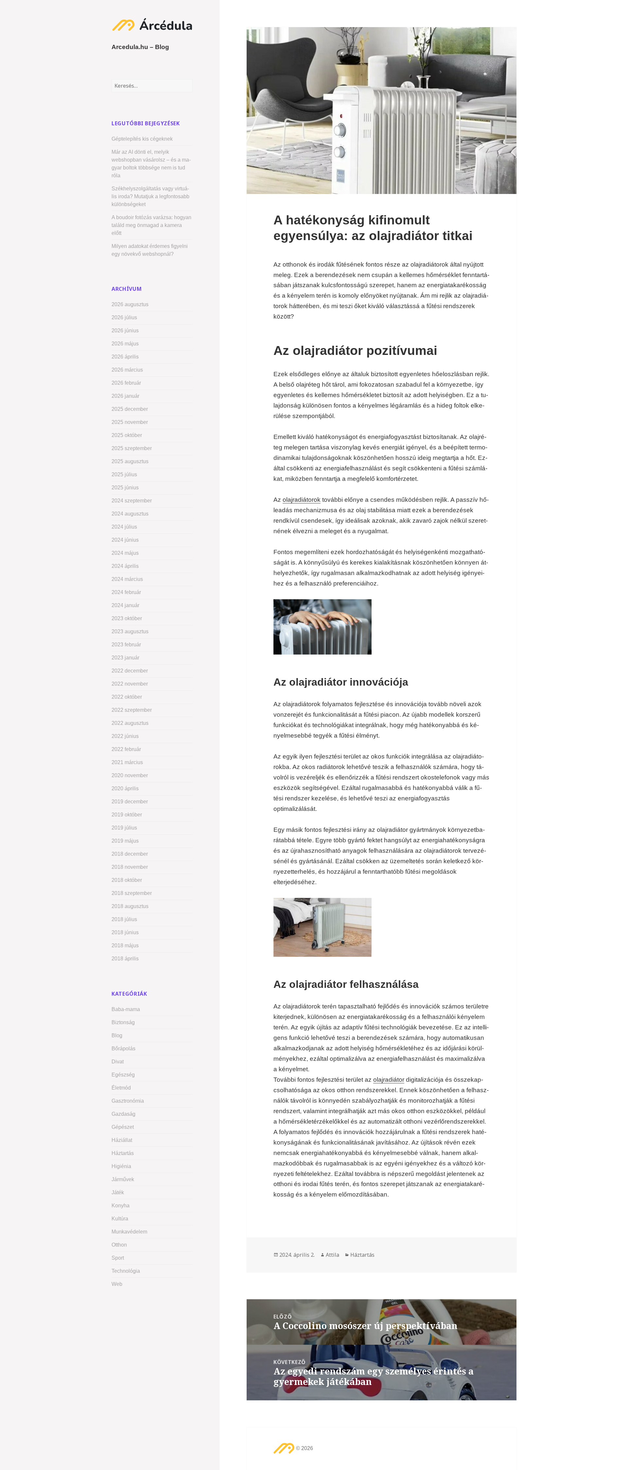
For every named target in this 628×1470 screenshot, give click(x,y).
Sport (118, 1258)
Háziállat (122, 1140)
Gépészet (123, 1127)
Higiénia (121, 1166)
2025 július (124, 474)
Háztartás (123, 1153)
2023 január (125, 657)
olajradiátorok (302, 499)
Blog (117, 1035)
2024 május (125, 553)
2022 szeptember (132, 710)
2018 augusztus (130, 906)
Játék (118, 1192)
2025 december (130, 409)
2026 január (125, 396)
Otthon (119, 1245)
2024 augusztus (130, 513)
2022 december (130, 671)
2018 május (125, 945)
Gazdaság (123, 1114)
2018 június (125, 932)
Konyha (121, 1205)
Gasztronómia (128, 1101)
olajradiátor (388, 1079)
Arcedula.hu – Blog (140, 47)
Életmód (121, 1088)
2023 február (126, 644)
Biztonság (123, 1022)
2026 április (125, 356)
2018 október (127, 880)
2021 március (127, 762)
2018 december (130, 854)
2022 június (125, 736)
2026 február (126, 383)
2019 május (125, 841)
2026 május (125, 343)
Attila (332, 1254)
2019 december (130, 801)
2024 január (125, 605)
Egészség (123, 1074)
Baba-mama (126, 1009)
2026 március (127, 370)
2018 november (130, 867)
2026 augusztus (130, 304)
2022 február (126, 749)
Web (117, 1284)
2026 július (124, 317)
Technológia (126, 1271)
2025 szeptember (132, 448)
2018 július (124, 919)
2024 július (124, 527)
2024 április (125, 566)
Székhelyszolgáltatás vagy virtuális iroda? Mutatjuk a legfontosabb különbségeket (150, 196)
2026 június (125, 330)
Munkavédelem (129, 1231)
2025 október (127, 435)
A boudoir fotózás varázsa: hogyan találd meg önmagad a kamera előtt (151, 225)
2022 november (130, 684)
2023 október (127, 618)
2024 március (127, 579)
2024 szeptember (132, 500)
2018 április (125, 958)
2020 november (130, 775)
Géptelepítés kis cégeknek (142, 139)
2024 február (126, 592)
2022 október (127, 697)
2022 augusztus (130, 723)
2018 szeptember (132, 893)
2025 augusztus (130, 461)
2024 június (125, 540)
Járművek (123, 1179)
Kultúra (120, 1218)
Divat (118, 1061)
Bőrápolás (123, 1048)
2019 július (124, 828)
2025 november (130, 422)
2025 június (125, 487)
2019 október (127, 814)
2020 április (125, 788)
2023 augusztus (130, 631)
